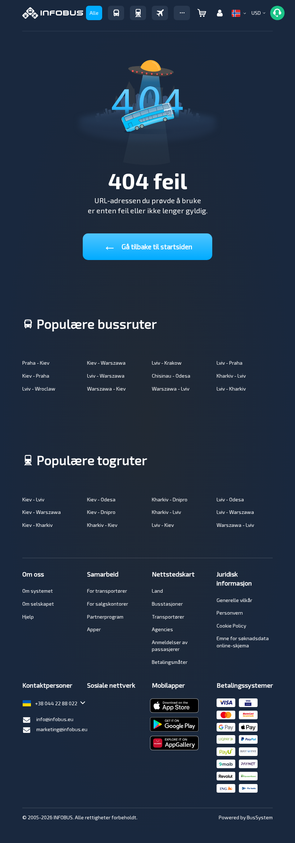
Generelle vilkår (234, 600)
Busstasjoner (167, 604)
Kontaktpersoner (47, 685)
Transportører (168, 617)
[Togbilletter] (138, 13)
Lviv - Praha (229, 363)
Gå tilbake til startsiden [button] (147, 245)
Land (157, 591)
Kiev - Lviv (33, 499)
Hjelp (28, 617)
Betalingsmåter (169, 662)
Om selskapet (38, 604)
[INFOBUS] (52, 13)
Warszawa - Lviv (170, 389)
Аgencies (162, 629)
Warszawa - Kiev (106, 389)
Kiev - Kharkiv (37, 525)
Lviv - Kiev (163, 525)
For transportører (107, 591)
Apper (94, 629)
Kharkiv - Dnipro (169, 499)
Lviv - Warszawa (105, 376)
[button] (182, 13)
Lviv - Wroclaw (38, 389)
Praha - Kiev (35, 363)
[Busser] (116, 13)
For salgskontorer (107, 604)
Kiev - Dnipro (101, 512)
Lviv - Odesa (230, 499)
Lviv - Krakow (167, 363)
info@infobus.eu (54, 719)
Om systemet (37, 591)
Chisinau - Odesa (171, 376)
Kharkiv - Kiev (102, 525)
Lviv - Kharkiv (231, 389)
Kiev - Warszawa (106, 363)
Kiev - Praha (35, 376)
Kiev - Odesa (101, 499)
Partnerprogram (105, 617)
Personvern (230, 613)
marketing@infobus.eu (61, 729)
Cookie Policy (231, 626)
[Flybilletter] (160, 13)
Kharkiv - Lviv (231, 376)
